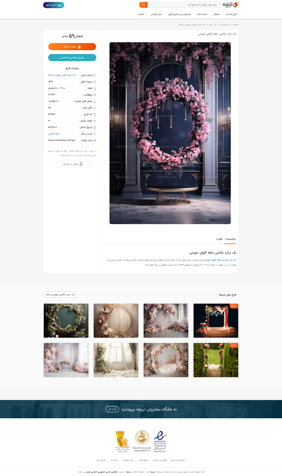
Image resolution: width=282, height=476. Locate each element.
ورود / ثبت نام (53, 5)
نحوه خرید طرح (178, 460)
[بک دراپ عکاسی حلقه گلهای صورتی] (170, 133)
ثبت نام (112, 409)
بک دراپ (213, 24)
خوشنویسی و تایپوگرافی (179, 14)
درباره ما (114, 460)
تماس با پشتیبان (70, 164)
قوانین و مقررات (159, 460)
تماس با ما (101, 460)
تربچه (236, 24)
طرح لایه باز (231, 14)
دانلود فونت (143, 460)
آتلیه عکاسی (53, 134)
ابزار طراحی (156, 14)
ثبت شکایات (128, 460)
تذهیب (140, 14)
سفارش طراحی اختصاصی (72, 57)
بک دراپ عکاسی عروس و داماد (192, 24)
